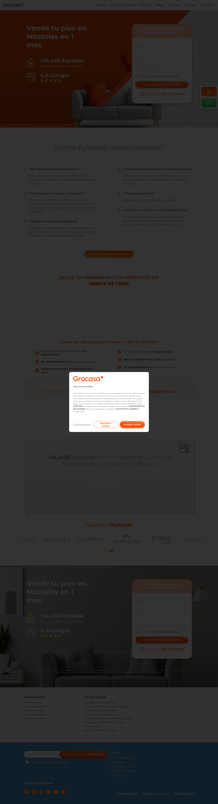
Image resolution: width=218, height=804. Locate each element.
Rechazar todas (106, 424)
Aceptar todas (132, 424)
